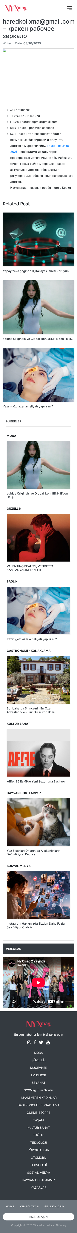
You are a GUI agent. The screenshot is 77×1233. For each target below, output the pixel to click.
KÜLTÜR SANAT (38, 1127)
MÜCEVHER (38, 1068)
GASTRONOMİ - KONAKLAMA (38, 1105)
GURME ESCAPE (38, 1112)
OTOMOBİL (38, 1157)
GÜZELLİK (38, 1060)
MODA (38, 1053)
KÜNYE (10, 1206)
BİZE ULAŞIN (38, 1217)
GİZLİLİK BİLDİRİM (54, 1206)
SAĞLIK (38, 1135)
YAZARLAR (38, 1187)
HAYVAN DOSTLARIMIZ (38, 1180)
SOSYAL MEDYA (38, 1172)
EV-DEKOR (38, 1075)
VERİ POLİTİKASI (29, 1206)
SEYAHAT (38, 1083)
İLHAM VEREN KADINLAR (39, 1097)
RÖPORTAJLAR (38, 1150)
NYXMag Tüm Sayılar (38, 1090)
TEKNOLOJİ (38, 1142)
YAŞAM (38, 1120)
